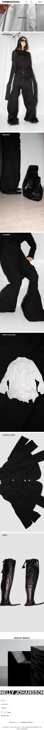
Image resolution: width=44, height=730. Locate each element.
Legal (3, 712)
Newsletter (5, 715)
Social (3, 700)
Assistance (4, 704)
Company (4, 708)
